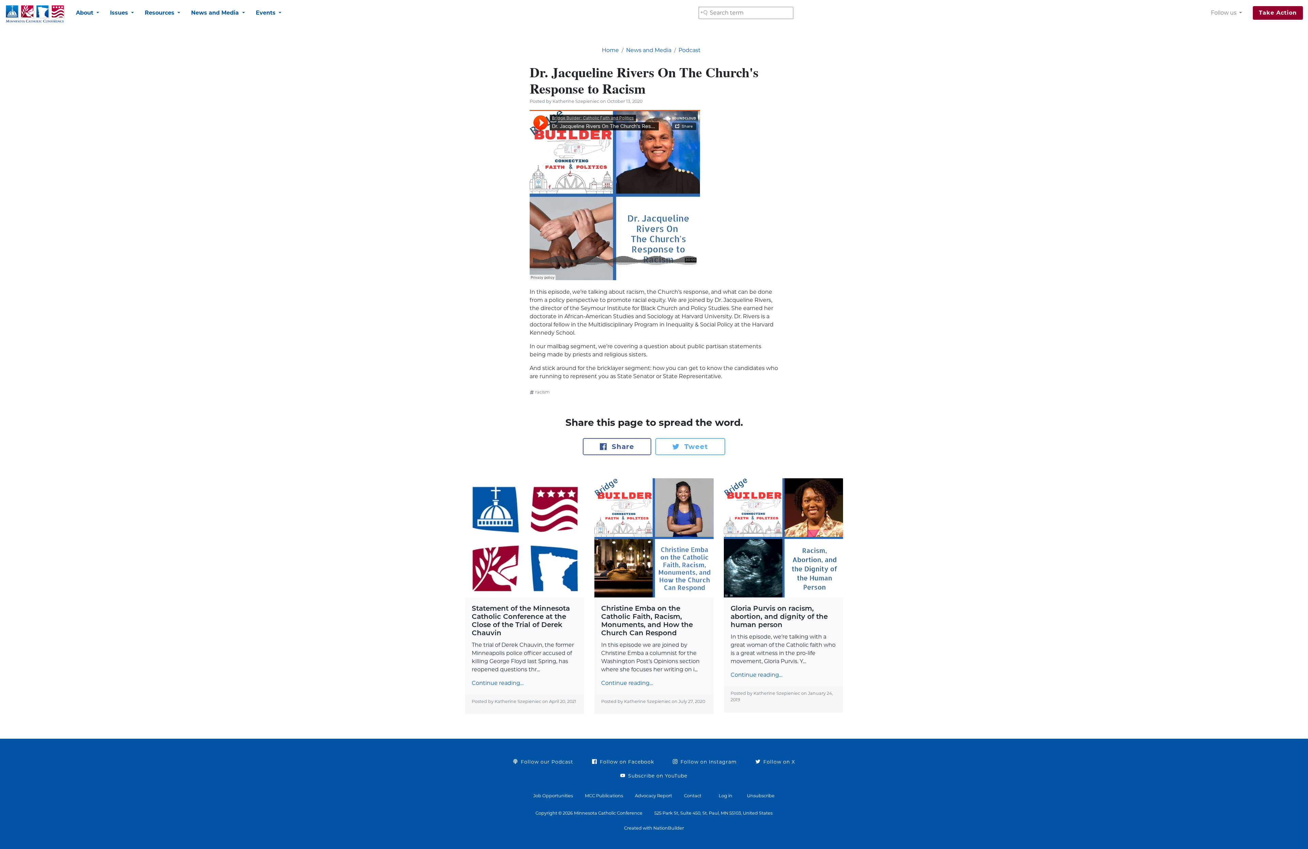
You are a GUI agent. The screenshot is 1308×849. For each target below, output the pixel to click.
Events (266, 13)
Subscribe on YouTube (656, 776)
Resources (160, 13)
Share (621, 447)
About (85, 13)
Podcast (690, 50)
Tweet (695, 447)
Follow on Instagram (708, 762)
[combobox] (746, 13)
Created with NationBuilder (654, 828)
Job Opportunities (553, 795)
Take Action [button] (1278, 13)
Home (610, 50)
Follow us (1224, 13)
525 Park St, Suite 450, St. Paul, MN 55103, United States (713, 813)
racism (542, 392)
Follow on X (778, 762)
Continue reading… (498, 683)
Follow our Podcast (546, 762)
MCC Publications (604, 795)
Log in (725, 795)
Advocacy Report (653, 795)
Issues (120, 13)
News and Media (215, 13)
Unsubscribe (761, 795)
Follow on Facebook (626, 762)
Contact (692, 795)
